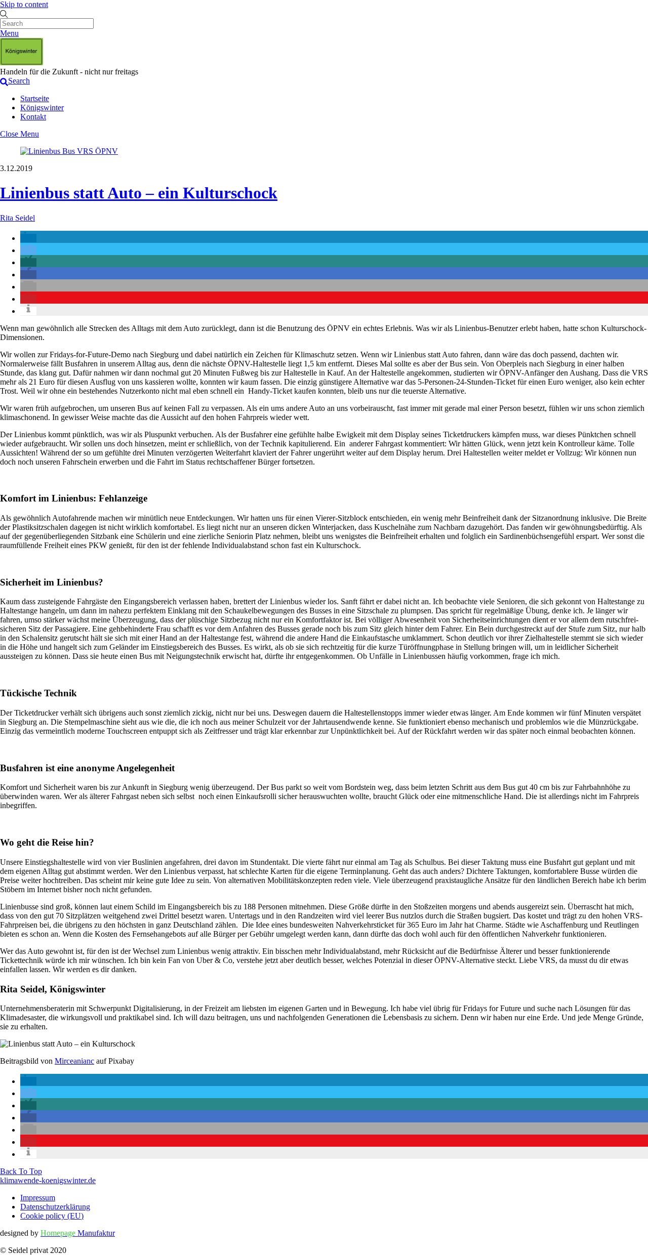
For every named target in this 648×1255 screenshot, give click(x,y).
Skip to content (24, 4)
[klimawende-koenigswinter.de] (21, 62)
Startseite (34, 98)
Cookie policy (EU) (52, 1215)
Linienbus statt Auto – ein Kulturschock (138, 193)
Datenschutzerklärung (55, 1206)
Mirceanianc (74, 1061)
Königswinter (42, 107)
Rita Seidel (17, 218)
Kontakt (33, 116)
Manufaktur (77, 1233)
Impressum (37, 1197)
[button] (28, 238)
